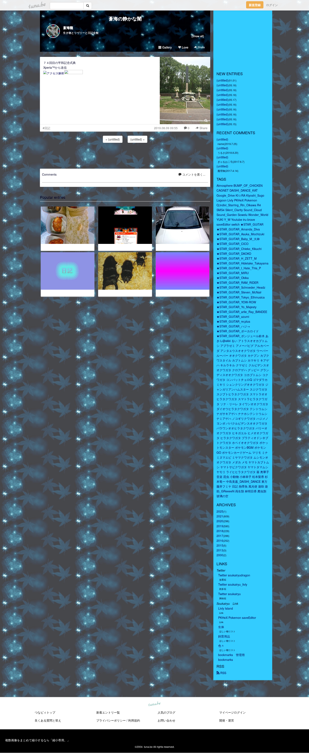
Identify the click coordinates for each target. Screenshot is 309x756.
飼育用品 (224, 636)
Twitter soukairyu (229, 594)
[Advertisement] (125, 155)
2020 (220, 521)
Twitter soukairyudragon (234, 575)
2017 (220, 536)
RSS (222, 673)
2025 (220, 511)
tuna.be (154, 704)
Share (201, 47)
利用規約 (134, 720)
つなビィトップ (45, 712)
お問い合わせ (166, 720)
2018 (220, 531)
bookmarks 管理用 (231, 655)
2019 (220, 526)
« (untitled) (113, 139)
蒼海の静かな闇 (125, 18)
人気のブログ (166, 712)
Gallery (166, 47)
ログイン (272, 5)
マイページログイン (232, 712)
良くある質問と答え (48, 720)
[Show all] (198, 36)
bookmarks (225, 659)
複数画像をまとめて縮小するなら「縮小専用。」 (37, 740)
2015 (220, 545)
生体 (221, 627)
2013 (220, 550)
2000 (220, 555)
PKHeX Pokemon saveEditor (237, 617)
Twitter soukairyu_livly (232, 584)
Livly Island (225, 608)
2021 (220, 516)
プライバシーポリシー (111, 720)
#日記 (46, 128)
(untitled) (222, 80)
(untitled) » (137, 139)
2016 (220, 540)
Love (184, 47)
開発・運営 (226, 720)
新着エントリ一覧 (108, 712)
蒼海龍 (68, 27)
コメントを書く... (193, 174)
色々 (221, 645)
